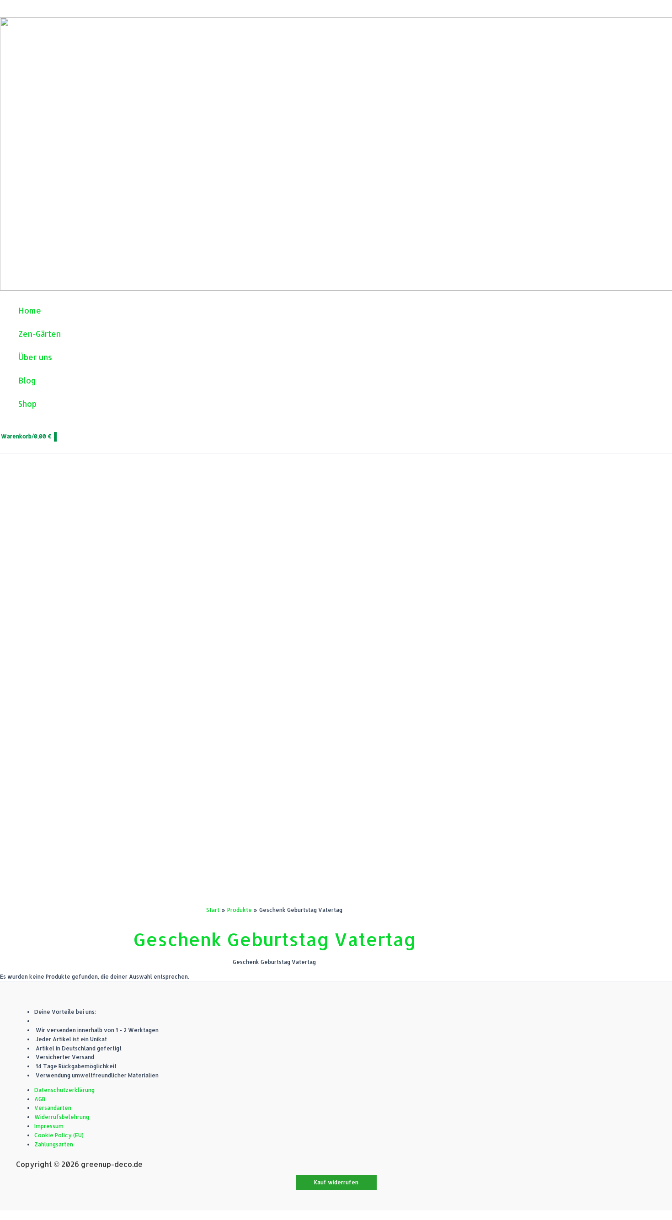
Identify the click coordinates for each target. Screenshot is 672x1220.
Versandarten (52, 1107)
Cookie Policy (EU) (59, 1135)
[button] (336, 1182)
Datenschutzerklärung (64, 1090)
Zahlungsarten (53, 1144)
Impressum (49, 1126)
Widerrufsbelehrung (61, 1116)
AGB (39, 1099)
